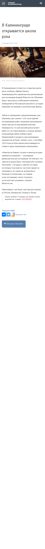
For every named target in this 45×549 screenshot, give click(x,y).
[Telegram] (8, 214)
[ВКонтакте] (4, 214)
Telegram (6, 210)
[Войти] (41, 3)
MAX (13, 210)
